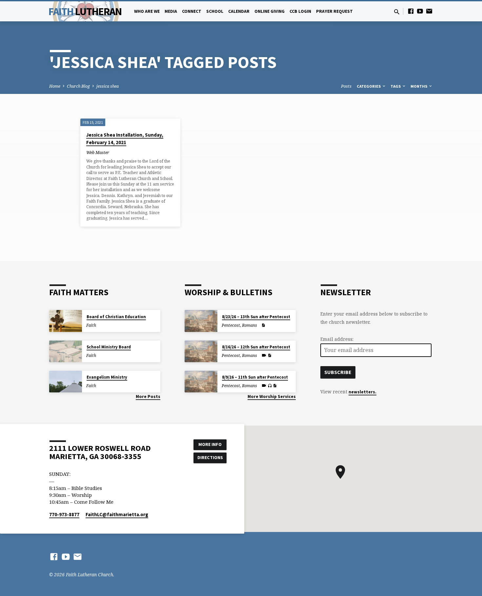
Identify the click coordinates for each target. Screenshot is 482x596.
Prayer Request (334, 11)
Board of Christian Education (116, 317)
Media (171, 11)
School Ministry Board (109, 347)
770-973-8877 (64, 514)
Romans (249, 325)
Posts (346, 86)
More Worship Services (272, 396)
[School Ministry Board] (65, 352)
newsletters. (362, 392)
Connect (191, 11)
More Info (210, 444)
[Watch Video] (264, 355)
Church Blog (78, 86)
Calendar (239, 11)
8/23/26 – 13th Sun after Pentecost (256, 317)
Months (419, 86)
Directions (210, 457)
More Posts (148, 396)
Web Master (97, 152)
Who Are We (147, 11)
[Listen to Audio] (270, 386)
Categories (369, 86)
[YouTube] (420, 11)
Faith (85, 11)
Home (54, 86)
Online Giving (269, 11)
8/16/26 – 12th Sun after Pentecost (256, 347)
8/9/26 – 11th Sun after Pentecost (255, 377)
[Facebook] (410, 11)
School (214, 11)
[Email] (429, 11)
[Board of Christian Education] (65, 321)
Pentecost (231, 325)
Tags (396, 86)
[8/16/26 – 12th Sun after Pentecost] (201, 352)
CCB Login (300, 11)
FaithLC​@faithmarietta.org (117, 514)
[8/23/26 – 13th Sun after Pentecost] (201, 321)
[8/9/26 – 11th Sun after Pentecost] (201, 382)
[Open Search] (396, 11)
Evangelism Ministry (107, 377)
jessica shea (107, 86)
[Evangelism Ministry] (65, 382)
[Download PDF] (263, 325)
